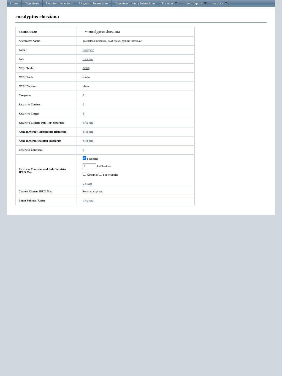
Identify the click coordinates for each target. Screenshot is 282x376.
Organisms (32, 3)
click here (88, 59)
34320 (86, 68)
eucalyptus (88, 49)
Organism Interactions (93, 3)
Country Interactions (59, 3)
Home (14, 3)
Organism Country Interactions (135, 3)
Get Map (87, 183)
